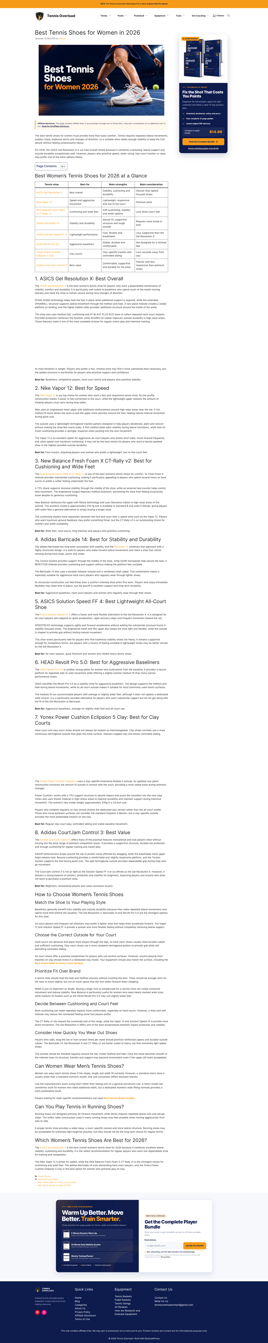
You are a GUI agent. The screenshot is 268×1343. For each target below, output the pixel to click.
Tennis (103, 15)
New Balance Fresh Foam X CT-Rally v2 (62, 474)
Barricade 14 (121, 546)
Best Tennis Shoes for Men (119, 1098)
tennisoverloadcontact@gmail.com (174, 1304)
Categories (81, 1304)
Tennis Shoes (44, 1176)
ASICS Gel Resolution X (49, 192)
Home (78, 1297)
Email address (150, 1240)
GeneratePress (152, 1338)
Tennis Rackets (123, 1296)
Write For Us (161, 1301)
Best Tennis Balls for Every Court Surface (59, 963)
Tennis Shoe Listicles (48, 1179)
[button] (228, 15)
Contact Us (161, 1297)
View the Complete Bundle (201, 141)
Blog (77, 1301)
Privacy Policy (165, 1257)
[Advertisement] (101, 346)
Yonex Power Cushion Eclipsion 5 (58, 781)
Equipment (160, 15)
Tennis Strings (123, 1303)
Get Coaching (199, 15)
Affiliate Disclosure (85, 1315)
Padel (121, 15)
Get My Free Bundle (195, 1245)
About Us (80, 1308)
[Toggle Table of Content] (61, 166)
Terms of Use (82, 1319)
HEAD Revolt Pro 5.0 (47, 244)
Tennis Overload (61, 16)
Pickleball (139, 15)
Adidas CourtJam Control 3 (51, 265)
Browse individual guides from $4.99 (203, 148)
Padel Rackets (123, 1299)
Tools (178, 15)
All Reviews (121, 1307)
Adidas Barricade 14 (47, 223)
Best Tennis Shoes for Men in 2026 (54, 1185)
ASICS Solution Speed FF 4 (51, 234)
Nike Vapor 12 (44, 202)
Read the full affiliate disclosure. (56, 126)
